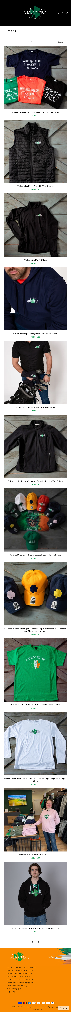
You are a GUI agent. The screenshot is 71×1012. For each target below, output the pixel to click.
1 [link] (26, 942)
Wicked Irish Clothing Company (27, 1007)
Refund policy (37, 1009)
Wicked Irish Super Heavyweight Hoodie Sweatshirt (35, 333)
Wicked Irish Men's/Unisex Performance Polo (35, 407)
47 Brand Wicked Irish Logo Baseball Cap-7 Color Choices (35, 555)
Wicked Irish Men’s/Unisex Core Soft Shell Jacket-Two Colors (35, 481)
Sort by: (31, 42)
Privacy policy (56, 1007)
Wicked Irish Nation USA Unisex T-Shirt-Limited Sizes (35, 112)
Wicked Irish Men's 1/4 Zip (35, 260)
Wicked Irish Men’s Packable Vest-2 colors (35, 186)
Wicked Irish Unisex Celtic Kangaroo (35, 855)
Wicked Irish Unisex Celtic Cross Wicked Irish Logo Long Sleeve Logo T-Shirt (35, 779)
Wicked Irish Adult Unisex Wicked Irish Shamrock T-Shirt (35, 705)
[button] (4, 12)
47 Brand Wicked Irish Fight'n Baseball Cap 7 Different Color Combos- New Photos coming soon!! (35, 629)
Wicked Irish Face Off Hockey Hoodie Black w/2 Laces (35, 928)
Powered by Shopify (43, 1007)
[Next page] (44, 942)
